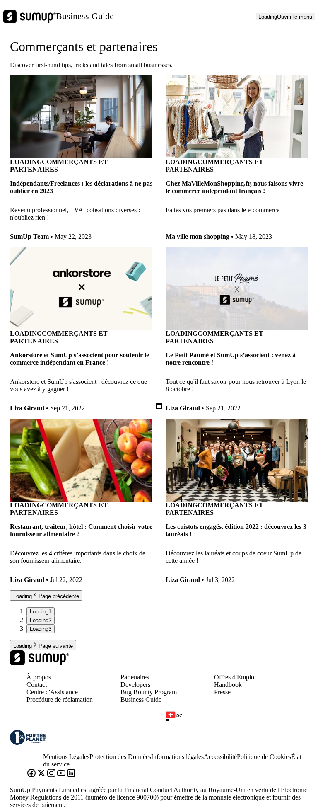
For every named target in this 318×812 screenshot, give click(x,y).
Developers (135, 684)
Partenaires (134, 677)
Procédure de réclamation (59, 699)
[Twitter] (41, 774)
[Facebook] (31, 774)
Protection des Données (120, 756)
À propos (38, 677)
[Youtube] (61, 774)
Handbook (228, 684)
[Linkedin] (71, 774)
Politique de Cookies (264, 756)
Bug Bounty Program (148, 692)
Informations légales (177, 756)
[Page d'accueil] (39, 663)
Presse (222, 692)
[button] (240, 720)
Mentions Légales (66, 756)
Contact (36, 684)
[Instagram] (51, 774)
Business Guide (85, 16)
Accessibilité (220, 756)
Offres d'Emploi (235, 677)
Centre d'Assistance (52, 692)
